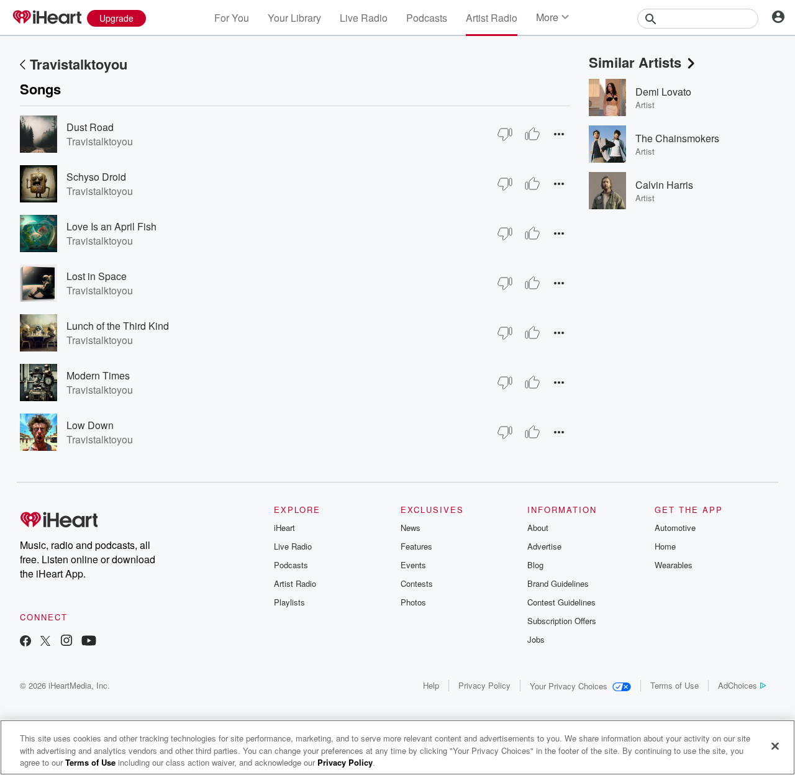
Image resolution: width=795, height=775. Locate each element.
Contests (417, 583)
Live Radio (364, 18)
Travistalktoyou (78, 64)
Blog (535, 565)
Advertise (544, 546)
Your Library (294, 18)
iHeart (284, 527)
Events (413, 565)
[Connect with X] (45, 642)
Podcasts (426, 18)
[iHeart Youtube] (88, 642)
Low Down (90, 425)
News (410, 527)
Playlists (289, 602)
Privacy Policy (484, 685)
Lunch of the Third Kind (117, 326)
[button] (559, 134)
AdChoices (737, 685)
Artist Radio (491, 18)
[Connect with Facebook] (25, 642)
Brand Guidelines (558, 583)
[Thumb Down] (505, 134)
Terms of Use (674, 685)
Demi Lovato (663, 91)
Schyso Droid (96, 177)
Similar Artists (635, 62)
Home (665, 546)
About (537, 527)
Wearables (674, 565)
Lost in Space (96, 276)
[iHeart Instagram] (66, 642)
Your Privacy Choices (568, 686)
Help (431, 685)
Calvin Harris (664, 185)
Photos (413, 602)
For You (231, 18)
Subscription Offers (561, 621)
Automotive (675, 527)
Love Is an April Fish (111, 226)
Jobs (536, 639)
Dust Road (90, 127)
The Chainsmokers (677, 138)
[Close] (775, 745)
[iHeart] (46, 18)
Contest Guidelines (561, 602)
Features (416, 546)
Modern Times (98, 375)
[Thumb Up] (532, 134)
